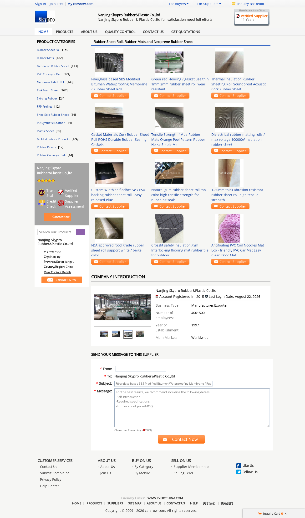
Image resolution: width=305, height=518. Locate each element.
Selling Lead (183, 473)
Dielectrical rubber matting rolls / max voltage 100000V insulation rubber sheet (238, 139)
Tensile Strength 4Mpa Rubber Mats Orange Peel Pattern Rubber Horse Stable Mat (178, 139)
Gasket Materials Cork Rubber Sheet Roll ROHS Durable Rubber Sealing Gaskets (120, 139)
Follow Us (250, 472)
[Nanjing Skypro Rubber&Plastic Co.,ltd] (104, 334)
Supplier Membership (191, 466)
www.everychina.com (165, 498)
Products (64, 31)
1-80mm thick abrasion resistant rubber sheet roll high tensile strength (237, 195)
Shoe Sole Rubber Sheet (53, 115)
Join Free (57, 3)
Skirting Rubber (47, 98)
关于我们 (209, 503)
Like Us (248, 465)
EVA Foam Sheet (48, 90)
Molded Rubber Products (53, 139)
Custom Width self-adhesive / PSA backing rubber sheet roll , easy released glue (118, 195)
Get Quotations (185, 31)
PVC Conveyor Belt (49, 74)
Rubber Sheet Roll (49, 50)
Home (43, 31)
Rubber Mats (46, 58)
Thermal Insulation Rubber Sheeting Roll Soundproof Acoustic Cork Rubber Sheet (238, 84)
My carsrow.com (80, 3)
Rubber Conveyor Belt (51, 155)
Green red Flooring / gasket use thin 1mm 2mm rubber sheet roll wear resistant (180, 84)
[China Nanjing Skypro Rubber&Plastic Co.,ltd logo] (61, 23)
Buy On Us (141, 460)
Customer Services (55, 460)
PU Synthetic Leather (51, 123)
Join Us (105, 473)
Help (194, 503)
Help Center (49, 486)
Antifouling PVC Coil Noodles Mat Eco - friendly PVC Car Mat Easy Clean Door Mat (237, 250)
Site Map (135, 503)
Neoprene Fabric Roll (51, 82)
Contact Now (60, 217)
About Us (89, 31)
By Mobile (142, 473)
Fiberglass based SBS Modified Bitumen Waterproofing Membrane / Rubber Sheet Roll (119, 84)
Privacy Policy (50, 479)
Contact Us (153, 31)
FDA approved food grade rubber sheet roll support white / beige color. (117, 250)
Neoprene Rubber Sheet (53, 66)
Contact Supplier (112, 95)
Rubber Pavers (47, 147)
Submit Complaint (54, 473)
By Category (143, 466)
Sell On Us (181, 460)
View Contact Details (57, 272)
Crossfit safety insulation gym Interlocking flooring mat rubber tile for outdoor (179, 250)
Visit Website (52, 252)
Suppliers (115, 503)
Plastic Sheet (46, 131)
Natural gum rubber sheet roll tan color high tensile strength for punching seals (178, 195)
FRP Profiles (45, 107)
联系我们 (227, 503)
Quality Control (120, 31)
